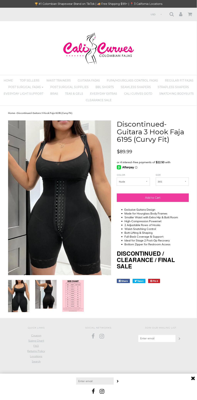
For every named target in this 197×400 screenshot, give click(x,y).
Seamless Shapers (136, 87)
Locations (36, 356)
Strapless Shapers (173, 87)
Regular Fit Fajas (179, 80)
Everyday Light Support (23, 93)
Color (121, 174)
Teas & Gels (74, 93)
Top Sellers (29, 80)
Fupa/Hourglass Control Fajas (132, 80)
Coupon (36, 335)
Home (8, 80)
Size (158, 174)
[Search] (169, 13)
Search (36, 361)
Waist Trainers (58, 80)
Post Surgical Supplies (69, 87)
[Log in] (178, 13)
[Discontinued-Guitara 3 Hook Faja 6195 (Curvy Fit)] (18, 295)
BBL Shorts (104, 87)
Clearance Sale (99, 100)
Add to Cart (152, 197)
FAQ (36, 346)
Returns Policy (36, 351)
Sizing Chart (36, 340)
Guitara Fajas (89, 80)
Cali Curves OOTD (138, 93)
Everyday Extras (103, 93)
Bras (54, 93)
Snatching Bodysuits (176, 93)
